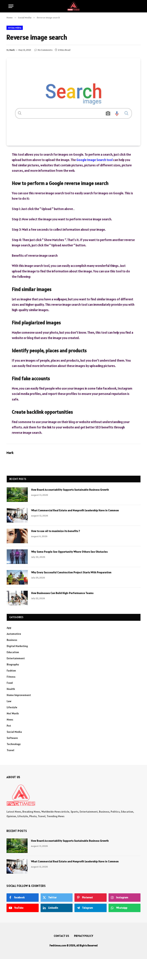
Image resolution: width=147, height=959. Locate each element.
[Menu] (10, 6)
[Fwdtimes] (73, 6)
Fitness (11, 676)
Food (10, 683)
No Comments (45, 49)
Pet (9, 725)
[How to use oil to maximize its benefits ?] (17, 536)
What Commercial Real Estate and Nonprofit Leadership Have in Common (75, 510)
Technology (14, 744)
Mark (12, 49)
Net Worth (13, 713)
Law (9, 701)
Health (11, 689)
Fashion (11, 670)
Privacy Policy (83, 936)
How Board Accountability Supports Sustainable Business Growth (70, 489)
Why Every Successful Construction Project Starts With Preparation (71, 572)
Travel (10, 750)
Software (12, 738)
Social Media (14, 27)
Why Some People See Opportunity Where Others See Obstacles (69, 551)
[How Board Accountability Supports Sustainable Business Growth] (17, 494)
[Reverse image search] (73, 101)
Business (12, 640)
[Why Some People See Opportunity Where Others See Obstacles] (17, 556)
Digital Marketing (17, 646)
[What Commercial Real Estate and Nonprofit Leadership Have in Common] (17, 515)
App (9, 627)
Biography (13, 664)
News (10, 719)
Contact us (61, 936)
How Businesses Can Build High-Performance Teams (62, 593)
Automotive (14, 634)
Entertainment (16, 658)
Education (13, 652)
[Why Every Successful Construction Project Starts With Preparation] (17, 577)
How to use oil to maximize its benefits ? (55, 531)
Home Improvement (19, 695)
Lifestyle (12, 707)
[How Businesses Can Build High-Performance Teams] (17, 598)
